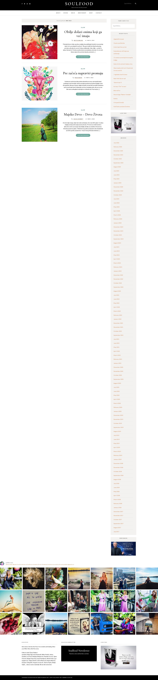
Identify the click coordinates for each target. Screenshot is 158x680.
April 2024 (117, 211)
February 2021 (118, 359)
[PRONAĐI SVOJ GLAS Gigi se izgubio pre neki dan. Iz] (56, 578)
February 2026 (118, 147)
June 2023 (116, 251)
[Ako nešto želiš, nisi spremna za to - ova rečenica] (147, 578)
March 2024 (117, 215)
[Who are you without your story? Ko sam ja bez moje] (124, 624)
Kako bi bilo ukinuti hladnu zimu (123, 64)
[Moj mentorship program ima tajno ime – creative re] (11, 601)
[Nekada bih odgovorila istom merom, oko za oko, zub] (11, 578)
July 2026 (116, 142)
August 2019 (117, 431)
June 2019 (116, 439)
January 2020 (117, 411)
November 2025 (118, 155)
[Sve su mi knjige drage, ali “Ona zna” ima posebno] (79, 624)
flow (83, 27)
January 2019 (117, 459)
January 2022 (117, 319)
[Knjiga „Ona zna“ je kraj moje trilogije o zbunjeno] (147, 624)
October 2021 (118, 331)
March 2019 (117, 451)
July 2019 (116, 435)
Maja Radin (78, 77)
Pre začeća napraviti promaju (83, 73)
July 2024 (116, 199)
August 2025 (117, 167)
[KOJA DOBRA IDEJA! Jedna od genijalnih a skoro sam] (79, 601)
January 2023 (117, 271)
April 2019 (117, 447)
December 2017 (118, 511)
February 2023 (118, 267)
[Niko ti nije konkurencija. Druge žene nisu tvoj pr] (147, 601)
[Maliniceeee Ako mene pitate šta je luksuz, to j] (11, 624)
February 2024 (118, 219)
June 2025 (116, 175)
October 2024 (118, 195)
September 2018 (118, 475)
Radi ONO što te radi (120, 78)
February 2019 (118, 455)
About (58, 12)
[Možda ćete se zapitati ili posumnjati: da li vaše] (56, 624)
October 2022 (118, 283)
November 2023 (118, 231)
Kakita (115, 98)
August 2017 (117, 527)
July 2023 (116, 247)
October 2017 (118, 519)
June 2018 (116, 487)
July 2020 (116, 387)
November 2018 (118, 467)
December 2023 (118, 227)
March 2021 (117, 355)
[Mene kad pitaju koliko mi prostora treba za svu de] (124, 578)
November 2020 (118, 371)
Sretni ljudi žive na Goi (120, 47)
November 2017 (118, 515)
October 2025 (118, 159)
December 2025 (118, 151)
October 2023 (118, 235)
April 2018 (117, 495)
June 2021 (116, 343)
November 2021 (118, 327)
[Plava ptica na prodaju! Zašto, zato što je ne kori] (102, 624)
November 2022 (118, 279)
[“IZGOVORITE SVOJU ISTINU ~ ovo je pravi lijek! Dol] (34, 578)
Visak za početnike (119, 43)
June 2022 (116, 299)
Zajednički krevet (119, 39)
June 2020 (116, 391)
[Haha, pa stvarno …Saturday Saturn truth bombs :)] (34, 601)
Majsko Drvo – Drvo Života (83, 114)
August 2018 (117, 479)
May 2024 (116, 207)
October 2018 (118, 471)
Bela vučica (117, 90)
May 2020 (116, 395)
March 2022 (117, 311)
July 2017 (116, 531)
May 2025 (116, 179)
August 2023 (117, 243)
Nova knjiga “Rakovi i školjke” (122, 94)
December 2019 (118, 415)
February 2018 (118, 503)
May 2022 (116, 303)
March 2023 (117, 263)
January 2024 (117, 223)
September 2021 (118, 335)
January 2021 (117, 363)
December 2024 (118, 187)
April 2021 (117, 351)
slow (83, 110)
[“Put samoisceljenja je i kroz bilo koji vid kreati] (102, 601)
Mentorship (82, 12)
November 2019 (118, 419)
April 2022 (117, 307)
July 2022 (116, 295)
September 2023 (118, 239)
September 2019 (118, 427)
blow (83, 69)
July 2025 (116, 171)
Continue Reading (83, 56)
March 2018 (117, 499)
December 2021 (118, 323)
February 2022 (118, 315)
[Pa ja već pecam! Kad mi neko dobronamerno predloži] (102, 578)
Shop (91, 12)
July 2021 (116, 339)
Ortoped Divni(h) (119, 102)
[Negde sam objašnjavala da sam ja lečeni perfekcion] (124, 601)
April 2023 (117, 259)
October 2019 (118, 423)
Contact (99, 12)
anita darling (78, 40)
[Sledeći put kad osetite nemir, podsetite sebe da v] (34, 624)
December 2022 (118, 275)
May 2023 (116, 255)
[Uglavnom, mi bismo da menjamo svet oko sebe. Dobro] (56, 601)
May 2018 (116, 491)
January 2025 (117, 183)
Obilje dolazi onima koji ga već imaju (83, 34)
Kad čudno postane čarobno (122, 106)
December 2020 (118, 367)
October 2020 (118, 375)
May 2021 (116, 347)
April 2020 (117, 399)
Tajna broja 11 (118, 82)
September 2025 (118, 163)
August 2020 (117, 383)
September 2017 (118, 523)
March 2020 (117, 403)
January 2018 (117, 507)
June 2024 (116, 203)
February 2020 (118, 407)
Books (66, 12)
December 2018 (118, 463)
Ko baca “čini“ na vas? (120, 86)
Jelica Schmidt (78, 119)
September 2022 (118, 287)
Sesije (73, 12)
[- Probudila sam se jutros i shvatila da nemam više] (79, 578)
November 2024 (118, 191)
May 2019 (116, 443)
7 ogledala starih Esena (120, 74)
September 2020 (118, 379)
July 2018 (116, 483)
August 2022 (117, 291)
